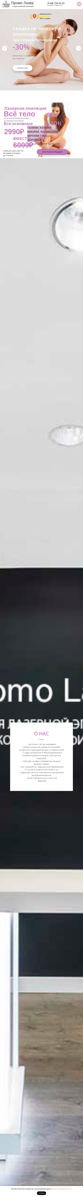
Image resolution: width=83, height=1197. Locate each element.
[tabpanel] (41, 125)
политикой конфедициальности (62, 1189)
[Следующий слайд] (78, 48)
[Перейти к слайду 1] (38, 87)
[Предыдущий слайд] (4, 48)
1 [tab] (42, 157)
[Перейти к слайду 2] (40, 87)
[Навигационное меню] (79, 4)
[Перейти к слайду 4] (44, 87)
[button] (22, 68)
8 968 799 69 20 (56, 3)
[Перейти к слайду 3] (42, 87)
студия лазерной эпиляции (23, 6)
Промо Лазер (22, 3)
